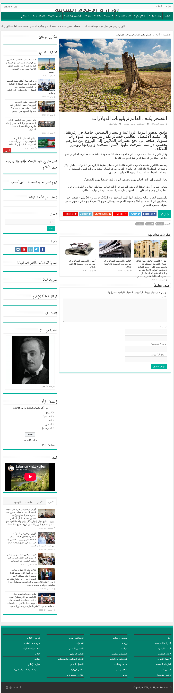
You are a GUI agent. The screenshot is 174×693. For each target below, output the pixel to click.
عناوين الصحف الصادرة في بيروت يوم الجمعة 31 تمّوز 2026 (116, 263)
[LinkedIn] (30, 249)
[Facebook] (42, 249)
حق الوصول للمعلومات (74, 16)
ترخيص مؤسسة (164, 674)
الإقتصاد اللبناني (164, 659)
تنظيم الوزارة (77, 669)
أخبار (157, 34)
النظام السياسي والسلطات (71, 659)
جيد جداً (47, 416)
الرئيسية (167, 16)
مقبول (48, 424)
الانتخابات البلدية (76, 638)
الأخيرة (51, 502)
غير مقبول (46, 428)
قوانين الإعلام (33, 638)
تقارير (138, 124)
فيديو (125, 674)
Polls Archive (48, 445)
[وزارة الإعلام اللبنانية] (87, 10)
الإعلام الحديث (164, 653)
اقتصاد (160, 224)
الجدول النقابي (77, 664)
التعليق (164, 296)
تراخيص (109, 16)
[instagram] (18, 249)
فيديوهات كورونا (39, 16)
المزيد (7, 150)
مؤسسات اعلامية (32, 643)
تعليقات (28, 502)
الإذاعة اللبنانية (164, 648)
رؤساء (124, 643)
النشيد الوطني (77, 653)
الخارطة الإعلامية (124, 16)
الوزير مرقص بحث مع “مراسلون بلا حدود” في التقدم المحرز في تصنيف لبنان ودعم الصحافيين (21, 557)
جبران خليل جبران (47, 386)
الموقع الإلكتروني (159, 354)
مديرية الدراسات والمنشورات (26, 669)
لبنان (89, 16)
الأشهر (40, 502)
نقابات (98, 16)
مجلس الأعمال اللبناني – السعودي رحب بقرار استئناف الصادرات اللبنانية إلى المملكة (23, 141)
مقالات (140, 224)
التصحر (150, 224)
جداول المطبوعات (75, 674)
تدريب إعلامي (55, 16)
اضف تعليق (113, 124)
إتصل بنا (168, 6)
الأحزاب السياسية (163, 643)
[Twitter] (36, 249)
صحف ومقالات (129, 124)
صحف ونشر (121, 669)
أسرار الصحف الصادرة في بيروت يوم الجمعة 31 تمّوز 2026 (81, 263)
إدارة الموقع (25, 16)
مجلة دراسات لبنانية (30, 648)
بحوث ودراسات (120, 638)
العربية (160, 6)
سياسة (124, 648)
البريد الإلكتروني (159, 344)
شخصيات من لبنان (118, 659)
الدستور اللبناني (76, 648)
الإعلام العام (140, 16)
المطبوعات (166, 669)
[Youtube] (24, 249)
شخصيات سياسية (119, 653)
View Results (30, 440)
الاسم (163, 326)
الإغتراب (80, 643)
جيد (49, 420)
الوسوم (17, 502)
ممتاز (48, 412)
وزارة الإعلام (156, 16)
